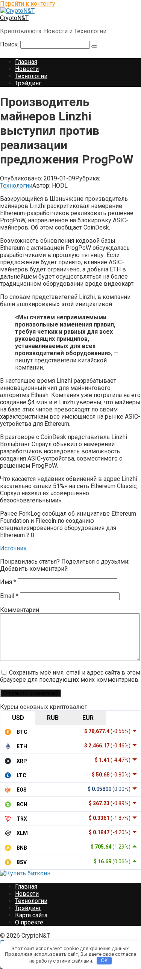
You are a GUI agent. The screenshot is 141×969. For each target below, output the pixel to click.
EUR (88, 717)
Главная (26, 61)
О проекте (29, 922)
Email (9, 595)
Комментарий (19, 609)
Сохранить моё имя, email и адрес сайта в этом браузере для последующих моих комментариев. (70, 676)
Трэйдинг (28, 83)
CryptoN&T (14, 18)
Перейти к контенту (27, 3)
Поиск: (10, 44)
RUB (53, 717)
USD (18, 717)
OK (104, 960)
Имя (8, 581)
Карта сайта (31, 915)
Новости (27, 68)
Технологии (31, 76)
